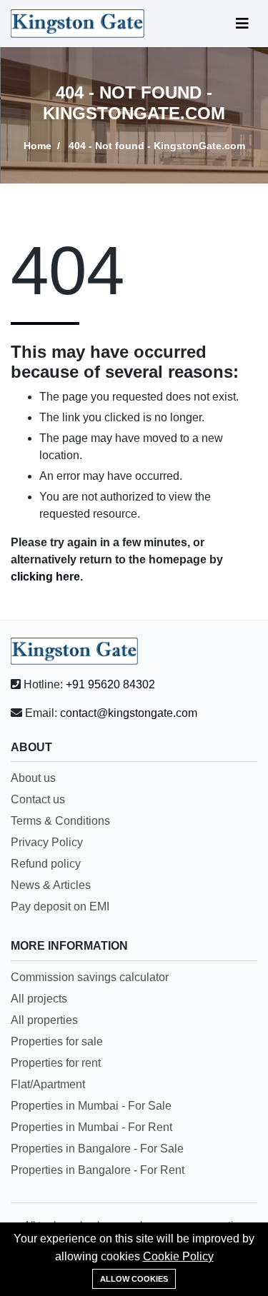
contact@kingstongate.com (128, 713)
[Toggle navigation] (242, 24)
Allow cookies (134, 1279)
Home (37, 145)
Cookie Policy (178, 1256)
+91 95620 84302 (110, 684)
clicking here (45, 577)
